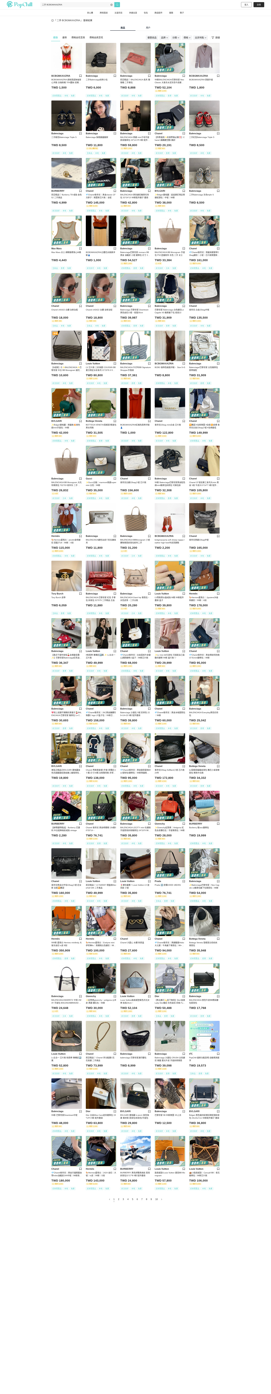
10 (156, 1199)
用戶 (148, 28)
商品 (123, 28)
